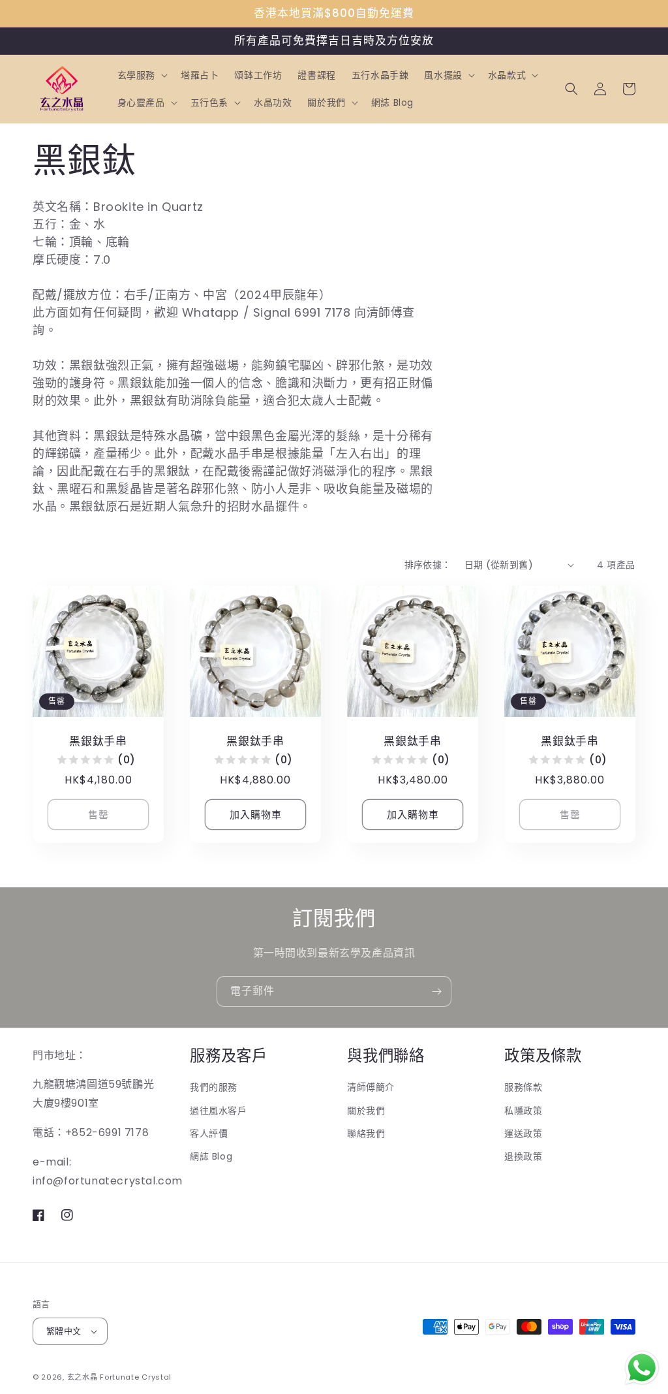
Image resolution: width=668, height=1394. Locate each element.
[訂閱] (436, 991)
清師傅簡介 (371, 1087)
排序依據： (427, 564)
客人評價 (209, 1133)
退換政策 (523, 1156)
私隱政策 (523, 1110)
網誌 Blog (211, 1156)
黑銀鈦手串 (98, 741)
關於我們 (366, 1110)
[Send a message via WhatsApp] (641, 1367)
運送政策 (523, 1133)
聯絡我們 (366, 1133)
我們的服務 (213, 1087)
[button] (141, 75)
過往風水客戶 (218, 1110)
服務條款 (523, 1087)
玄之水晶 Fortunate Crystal (119, 1377)
